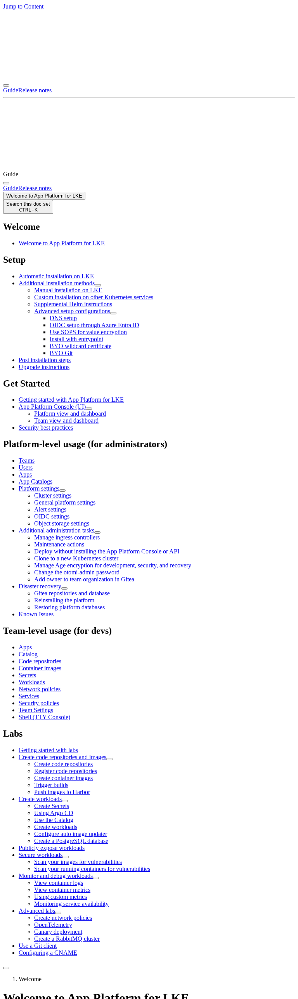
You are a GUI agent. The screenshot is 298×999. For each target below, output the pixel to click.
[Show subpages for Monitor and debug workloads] (96, 878)
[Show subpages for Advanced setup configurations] (113, 313)
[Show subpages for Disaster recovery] (64, 588)
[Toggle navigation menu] (6, 85)
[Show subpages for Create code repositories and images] (109, 759)
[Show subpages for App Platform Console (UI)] (89, 409)
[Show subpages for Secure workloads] (65, 857)
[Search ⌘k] (6, 183)
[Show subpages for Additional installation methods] (98, 285)
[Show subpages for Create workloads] (65, 801)
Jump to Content (23, 6)
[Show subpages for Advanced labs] (58, 913)
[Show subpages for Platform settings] (62, 490)
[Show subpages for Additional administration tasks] (97, 532)
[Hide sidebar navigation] (6, 968)
